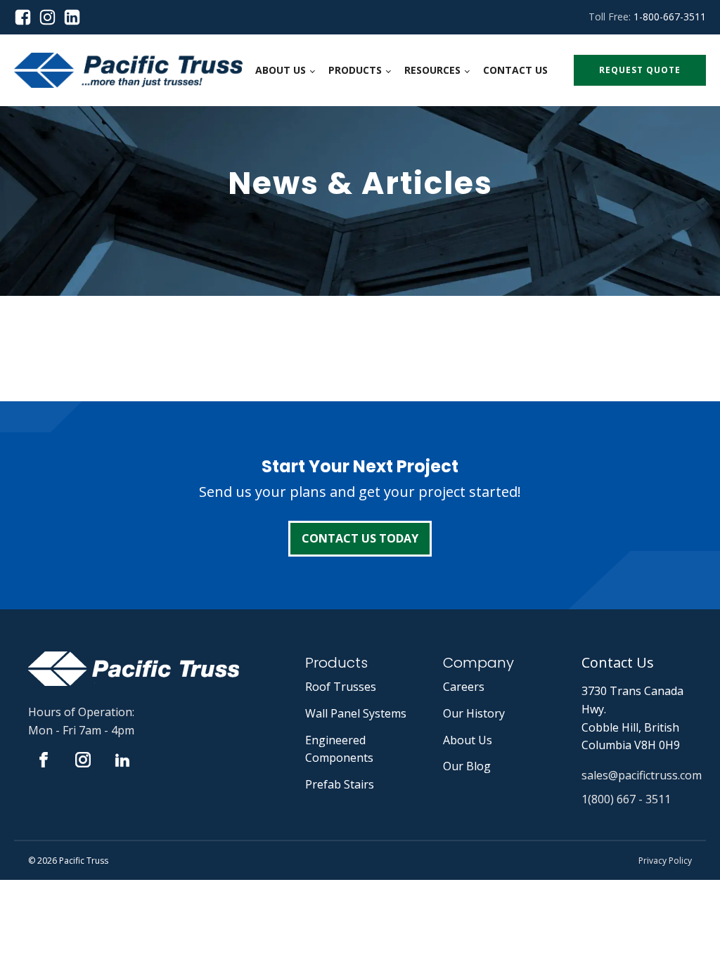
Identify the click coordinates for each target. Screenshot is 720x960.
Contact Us (515, 70)
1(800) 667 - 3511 (626, 799)
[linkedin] (72, 17)
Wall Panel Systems (355, 713)
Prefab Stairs (339, 784)
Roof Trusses (340, 686)
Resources (432, 70)
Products (355, 70)
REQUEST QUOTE (640, 70)
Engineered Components (339, 749)
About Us (280, 70)
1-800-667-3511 (670, 16)
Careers (463, 686)
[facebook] (26, 17)
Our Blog (467, 766)
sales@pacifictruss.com (641, 775)
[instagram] (51, 17)
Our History (474, 713)
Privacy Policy (665, 861)
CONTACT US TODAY (360, 538)
